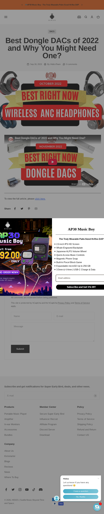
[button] (97, 507)
